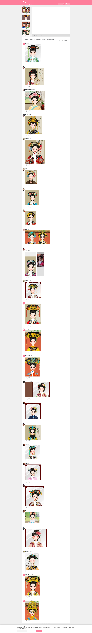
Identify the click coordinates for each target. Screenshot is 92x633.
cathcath (27, 527)
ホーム (36, 3)
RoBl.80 (26, 381)
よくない (41, 35)
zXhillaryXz (27, 302)
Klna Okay (27, 574)
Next (49, 624)
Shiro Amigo (27, 248)
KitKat (26, 138)
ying (26, 43)
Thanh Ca (27, 229)
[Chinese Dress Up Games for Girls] (28, 2)
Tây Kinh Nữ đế (28, 66)
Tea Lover (27, 600)
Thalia (26, 551)
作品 (40, 3)
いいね (35, 35)
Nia (26, 402)
